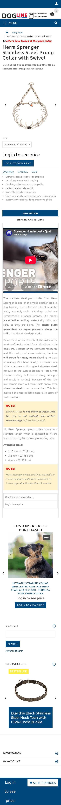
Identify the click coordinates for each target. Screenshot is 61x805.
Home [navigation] (7, 32)
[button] (56, 23)
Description (30, 213)
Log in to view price (18, 163)
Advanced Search (14, 650)
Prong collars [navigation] (17, 32)
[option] (30, 555)
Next (55, 104)
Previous (5, 104)
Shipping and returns (30, 219)
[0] (52, 15)
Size (4, 138)
